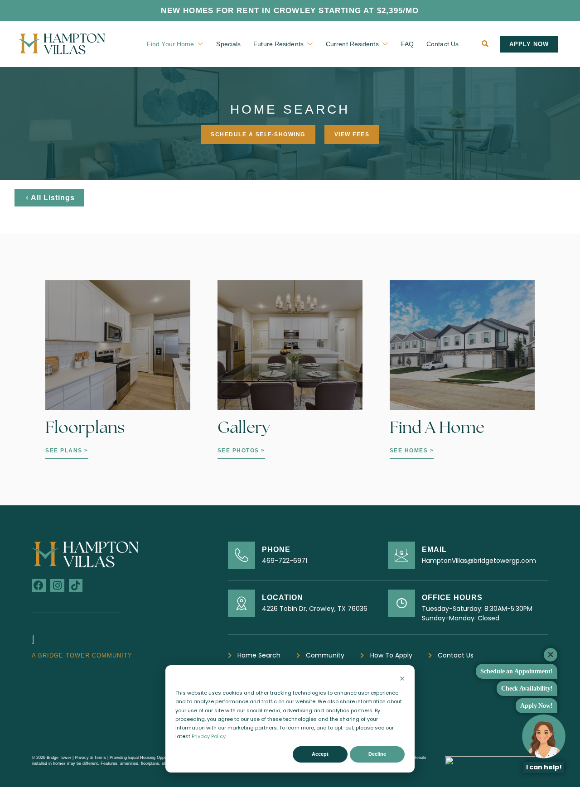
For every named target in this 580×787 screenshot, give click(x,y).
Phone (276, 549)
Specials (228, 44)
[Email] (401, 555)
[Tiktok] (76, 586)
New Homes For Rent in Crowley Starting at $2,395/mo (290, 10)
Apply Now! (536, 705)
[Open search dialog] (485, 44)
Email (434, 549)
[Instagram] (57, 586)
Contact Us (442, 44)
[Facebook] (39, 586)
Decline (377, 754)
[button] (529, 44)
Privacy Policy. (209, 736)
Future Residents (278, 44)
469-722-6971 (284, 560)
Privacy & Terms (91, 757)
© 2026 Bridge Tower (51, 757)
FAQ (407, 44)
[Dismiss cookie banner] (402, 679)
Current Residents (352, 44)
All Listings (53, 198)
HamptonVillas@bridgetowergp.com (479, 560)
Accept (320, 754)
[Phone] (241, 555)
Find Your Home (170, 44)
